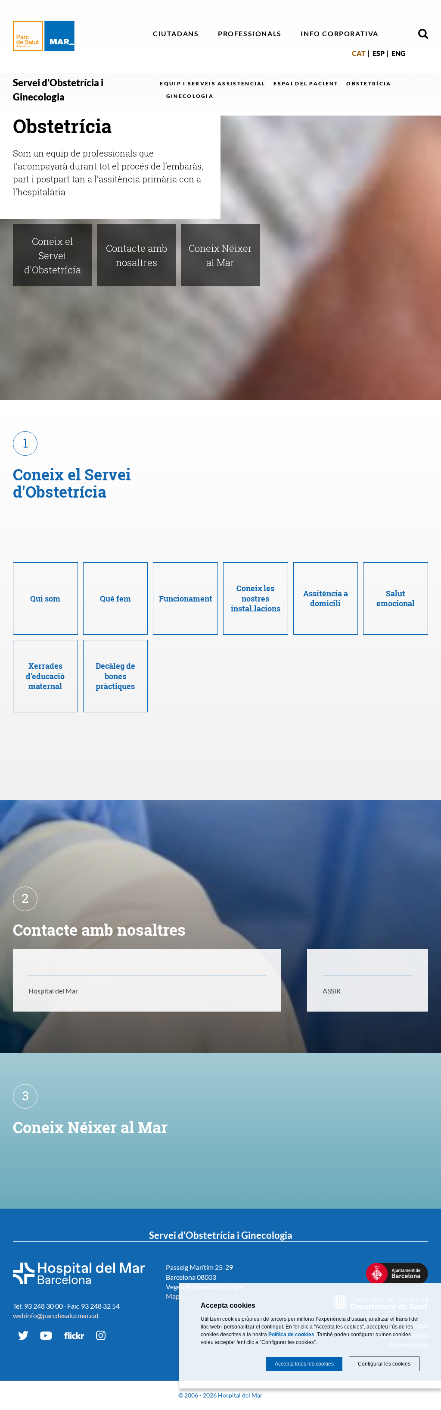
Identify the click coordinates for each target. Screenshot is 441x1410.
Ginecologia (190, 96)
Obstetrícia (368, 83)
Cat (359, 53)
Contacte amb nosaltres (136, 255)
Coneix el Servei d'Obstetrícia (52, 255)
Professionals (250, 33)
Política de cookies (291, 1335)
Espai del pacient (305, 83)
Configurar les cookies (384, 1364)
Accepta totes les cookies (304, 1364)
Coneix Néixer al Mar (220, 255)
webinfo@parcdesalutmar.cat (56, 1315)
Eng (398, 53)
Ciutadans (176, 33)
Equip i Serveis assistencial (212, 83)
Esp (379, 53)
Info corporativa (340, 33)
